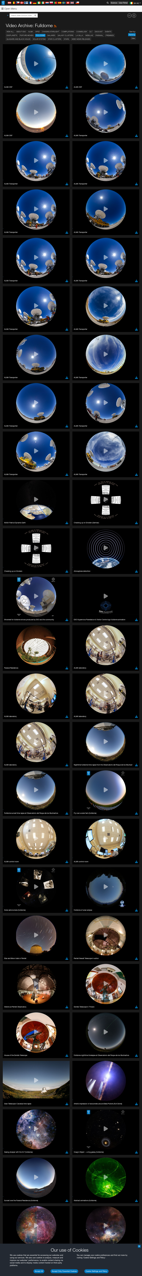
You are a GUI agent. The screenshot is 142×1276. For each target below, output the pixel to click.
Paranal (99, 35)
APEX (37, 32)
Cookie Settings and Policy (96, 1271)
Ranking (132, 35)
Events (108, 32)
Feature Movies (26, 35)
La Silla (79, 35)
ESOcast (99, 32)
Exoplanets (12, 35)
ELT (91, 32)
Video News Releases (81, 39)
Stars (66, 39)
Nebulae (89, 35)
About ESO (21, 32)
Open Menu (10, 8)
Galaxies (51, 35)
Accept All (39, 1271)
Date (133, 38)
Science (114, 3)
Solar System (39, 39)
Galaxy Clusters (65, 35)
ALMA (30, 32)
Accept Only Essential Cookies (64, 1271)
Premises (110, 35)
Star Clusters (54, 39)
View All (10, 32)
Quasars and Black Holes (18, 39)
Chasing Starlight (50, 32)
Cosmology (81, 32)
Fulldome (40, 35)
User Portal (123, 3)
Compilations (68, 32)
